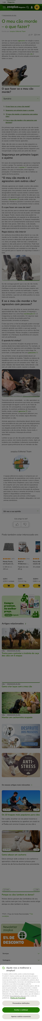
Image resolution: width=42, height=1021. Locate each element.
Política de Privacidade (18, 998)
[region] (21, 993)
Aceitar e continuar (21, 1010)
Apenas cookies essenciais (21, 1016)
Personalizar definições (21, 1003)
